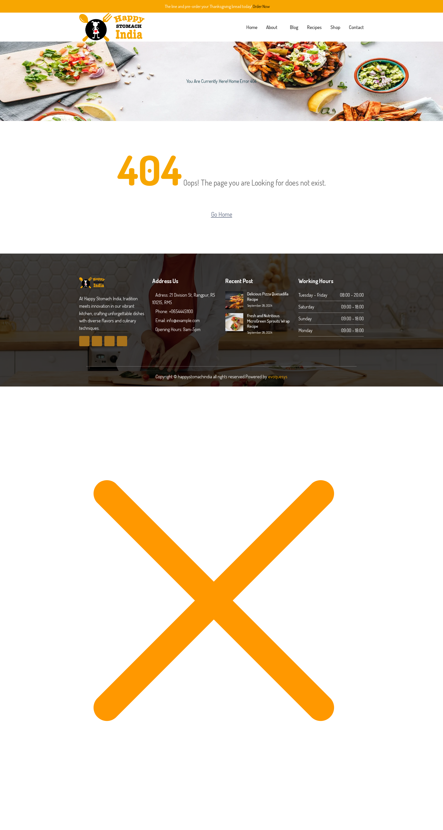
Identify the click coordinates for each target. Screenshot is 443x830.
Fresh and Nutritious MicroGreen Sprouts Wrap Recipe (268, 321)
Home (251, 27)
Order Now (261, 6)
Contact (356, 27)
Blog (294, 27)
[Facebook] (84, 341)
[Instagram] (122, 341)
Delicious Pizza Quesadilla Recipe (267, 296)
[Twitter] (97, 341)
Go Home (221, 214)
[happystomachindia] (112, 27)
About (271, 27)
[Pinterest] (109, 341)
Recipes (314, 27)
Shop (335, 27)
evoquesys (277, 376)
